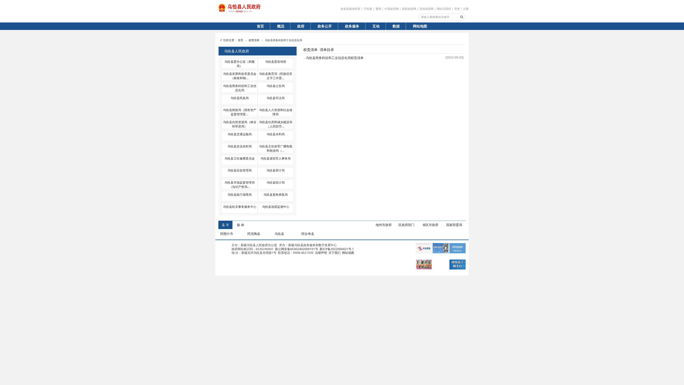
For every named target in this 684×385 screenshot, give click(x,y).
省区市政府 (430, 225)
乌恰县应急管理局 (239, 170)
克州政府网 (426, 9)
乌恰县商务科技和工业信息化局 (239, 88)
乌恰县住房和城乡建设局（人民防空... (275, 124)
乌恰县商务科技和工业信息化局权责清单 (335, 58)
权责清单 (254, 40)
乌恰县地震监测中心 (275, 207)
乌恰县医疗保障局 (239, 194)
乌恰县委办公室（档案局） (239, 64)
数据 (396, 26)
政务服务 (352, 26)
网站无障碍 (444, 9)
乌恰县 (279, 234)
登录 (457, 9)
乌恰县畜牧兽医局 (275, 194)
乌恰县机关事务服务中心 (239, 207)
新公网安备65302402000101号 (296, 249)
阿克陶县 (253, 234)
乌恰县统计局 (275, 182)
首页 (260, 26)
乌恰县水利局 (275, 134)
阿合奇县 (307, 234)
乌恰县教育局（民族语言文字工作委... (275, 76)
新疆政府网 (409, 9)
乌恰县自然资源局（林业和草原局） (239, 124)
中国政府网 (391, 9)
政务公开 (325, 26)
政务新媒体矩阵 (351, 9)
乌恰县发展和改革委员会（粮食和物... (239, 76)
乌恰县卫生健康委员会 (239, 158)
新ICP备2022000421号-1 (336, 249)
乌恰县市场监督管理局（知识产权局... (239, 184)
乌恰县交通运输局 (239, 134)
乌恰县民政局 (239, 98)
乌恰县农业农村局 (239, 146)
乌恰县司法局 (275, 98)
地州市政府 (384, 225)
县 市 (225, 225)
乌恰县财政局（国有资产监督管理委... (239, 112)
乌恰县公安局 (275, 86)
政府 (300, 26)
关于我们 (334, 253)
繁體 (378, 9)
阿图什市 (226, 234)
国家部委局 (454, 225)
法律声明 (320, 253)
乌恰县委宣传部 (275, 62)
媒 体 (240, 225)
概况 (280, 26)
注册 (466, 9)
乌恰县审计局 (275, 170)
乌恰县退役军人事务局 (275, 158)
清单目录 (327, 49)
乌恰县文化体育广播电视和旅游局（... (275, 148)
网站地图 (420, 26)
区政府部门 (406, 225)
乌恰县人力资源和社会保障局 (275, 112)
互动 (376, 26)
